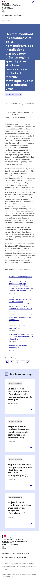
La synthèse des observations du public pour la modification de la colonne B (21, 336)
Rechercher (33, 2)
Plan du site (5, 563)
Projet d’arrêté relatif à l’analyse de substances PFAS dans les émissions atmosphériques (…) (20, 470)
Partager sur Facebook (7, 362)
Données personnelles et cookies (26, 566)
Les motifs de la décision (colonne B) (18, 346)
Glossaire (12, 563)
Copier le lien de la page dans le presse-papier (28, 362)
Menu (37, 2)
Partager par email (23, 362)
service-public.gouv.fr (20, 553)
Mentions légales (21, 563)
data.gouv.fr (21, 557)
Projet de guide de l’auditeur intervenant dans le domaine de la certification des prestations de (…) (19, 432)
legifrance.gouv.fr (7, 557)
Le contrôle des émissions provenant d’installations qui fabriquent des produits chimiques (20, 394)
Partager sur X (12, 362)
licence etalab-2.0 (6, 576)
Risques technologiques (13, 94)
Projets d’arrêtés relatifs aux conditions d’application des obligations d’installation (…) (19, 508)
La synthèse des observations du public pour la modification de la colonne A (21, 317)
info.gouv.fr (5, 553)
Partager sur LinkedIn (17, 362)
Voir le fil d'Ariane (6, 20)
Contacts (5, 570)
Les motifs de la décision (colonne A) (18, 327)
